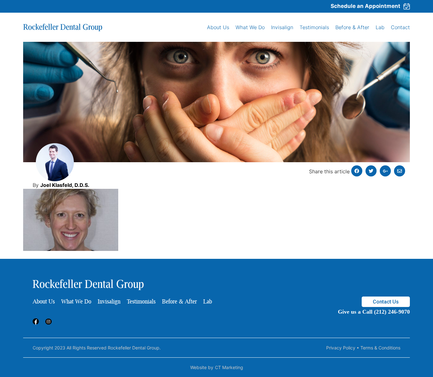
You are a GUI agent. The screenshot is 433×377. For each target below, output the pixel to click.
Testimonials (314, 27)
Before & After (352, 27)
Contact (400, 27)
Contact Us (386, 302)
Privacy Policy (340, 347)
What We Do (250, 27)
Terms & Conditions (380, 347)
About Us (218, 27)
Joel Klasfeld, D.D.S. (64, 185)
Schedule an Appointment (365, 6)
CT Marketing (229, 367)
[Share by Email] (399, 170)
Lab (380, 27)
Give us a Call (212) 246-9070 (374, 312)
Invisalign (282, 27)
